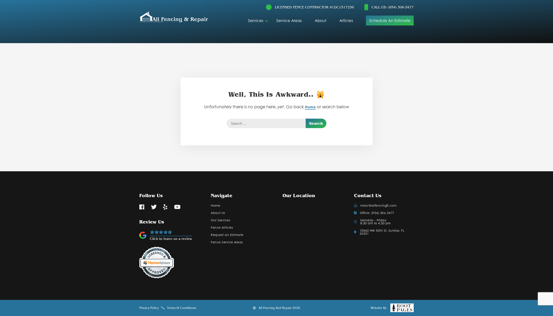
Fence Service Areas (227, 242)
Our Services (220, 220)
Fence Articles (222, 227)
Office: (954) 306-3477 (377, 212)
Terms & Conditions (181, 308)
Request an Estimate (227, 234)
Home (310, 107)
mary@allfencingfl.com (378, 205)
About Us (218, 212)
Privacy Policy (149, 308)
